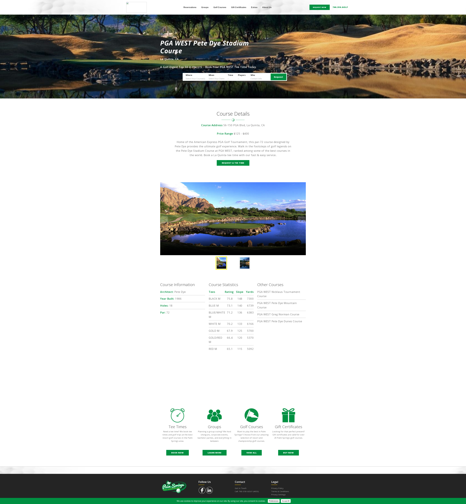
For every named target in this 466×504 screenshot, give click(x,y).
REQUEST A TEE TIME (233, 163)
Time (230, 75)
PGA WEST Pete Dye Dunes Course (279, 321)
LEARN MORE (214, 452)
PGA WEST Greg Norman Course (278, 314)
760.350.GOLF (340, 7)
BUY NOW (288, 452)
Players (242, 75)
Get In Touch (240, 488)
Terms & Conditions (280, 491)
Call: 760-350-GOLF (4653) (247, 491)
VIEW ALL (251, 452)
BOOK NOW (177, 452)
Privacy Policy (277, 488)
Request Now (319, 7)
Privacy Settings (278, 494)
